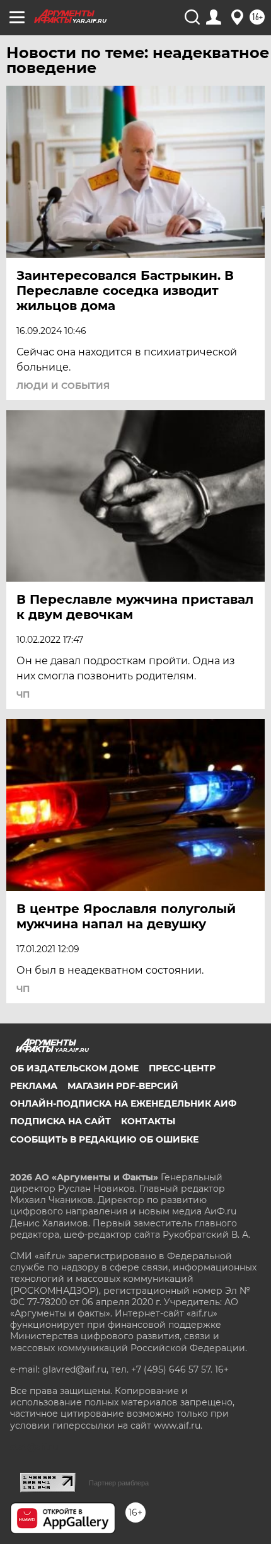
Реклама (33, 1086)
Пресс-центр (182, 1068)
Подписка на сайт (60, 1121)
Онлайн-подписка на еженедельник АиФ (123, 1103)
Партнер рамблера (119, 1483)
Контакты (148, 1121)
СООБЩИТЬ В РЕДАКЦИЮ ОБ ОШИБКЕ (104, 1139)
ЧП (23, 694)
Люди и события (63, 385)
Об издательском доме (74, 1068)
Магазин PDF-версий (122, 1086)
